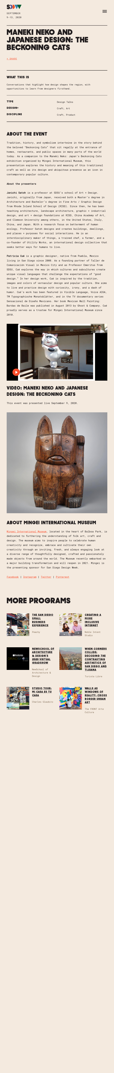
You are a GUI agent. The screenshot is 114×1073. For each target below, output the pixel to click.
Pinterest (62, 577)
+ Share (12, 58)
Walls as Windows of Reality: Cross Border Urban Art (96, 695)
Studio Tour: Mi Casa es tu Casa (42, 692)
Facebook (13, 577)
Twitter (46, 577)
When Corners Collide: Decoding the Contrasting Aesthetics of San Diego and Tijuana (96, 659)
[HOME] (14, 7)
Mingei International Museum (26, 531)
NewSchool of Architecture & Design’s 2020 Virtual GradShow (43, 656)
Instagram (29, 577)
